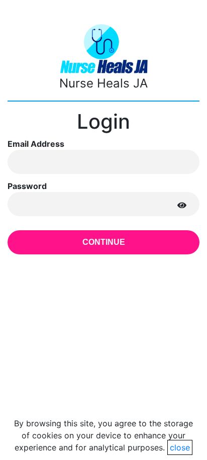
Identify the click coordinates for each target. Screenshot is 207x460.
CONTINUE (103, 242)
